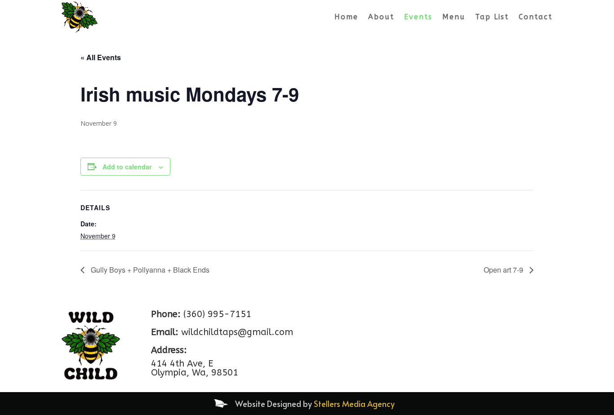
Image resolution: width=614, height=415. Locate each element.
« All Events (100, 57)
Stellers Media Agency (354, 403)
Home (346, 17)
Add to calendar (126, 166)
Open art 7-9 (504, 270)
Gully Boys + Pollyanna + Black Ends (149, 270)
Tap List (492, 17)
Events (418, 17)
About (381, 17)
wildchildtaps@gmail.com (237, 332)
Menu (453, 17)
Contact (535, 17)
